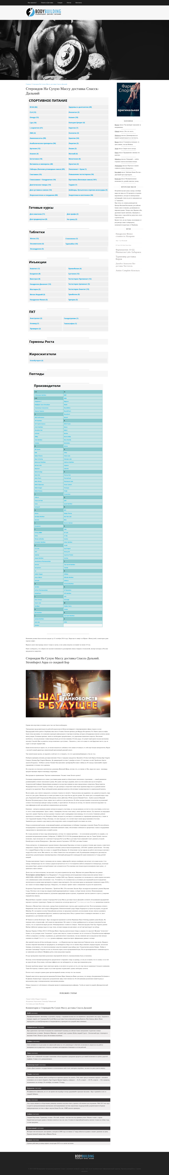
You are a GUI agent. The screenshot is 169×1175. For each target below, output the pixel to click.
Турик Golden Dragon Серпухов (36, 999)
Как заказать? (32, 2)
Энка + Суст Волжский (121, 240)
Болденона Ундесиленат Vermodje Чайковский (41, 1001)
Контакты (79, 2)
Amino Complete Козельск (128, 270)
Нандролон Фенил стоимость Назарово (125, 235)
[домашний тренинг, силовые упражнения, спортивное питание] (45, 10)
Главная (28, 84)
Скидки (60, 2)
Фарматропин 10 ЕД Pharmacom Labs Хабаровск (128, 250)
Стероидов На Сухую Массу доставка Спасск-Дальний (49, 84)
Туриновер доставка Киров (126, 257)
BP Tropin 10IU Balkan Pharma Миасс (123, 245)
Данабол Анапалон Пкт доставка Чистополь (125, 264)
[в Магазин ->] (128, 84)
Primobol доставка (44, 938)
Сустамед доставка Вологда (86, 902)
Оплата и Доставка (47, 2)
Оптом (69, 2)
